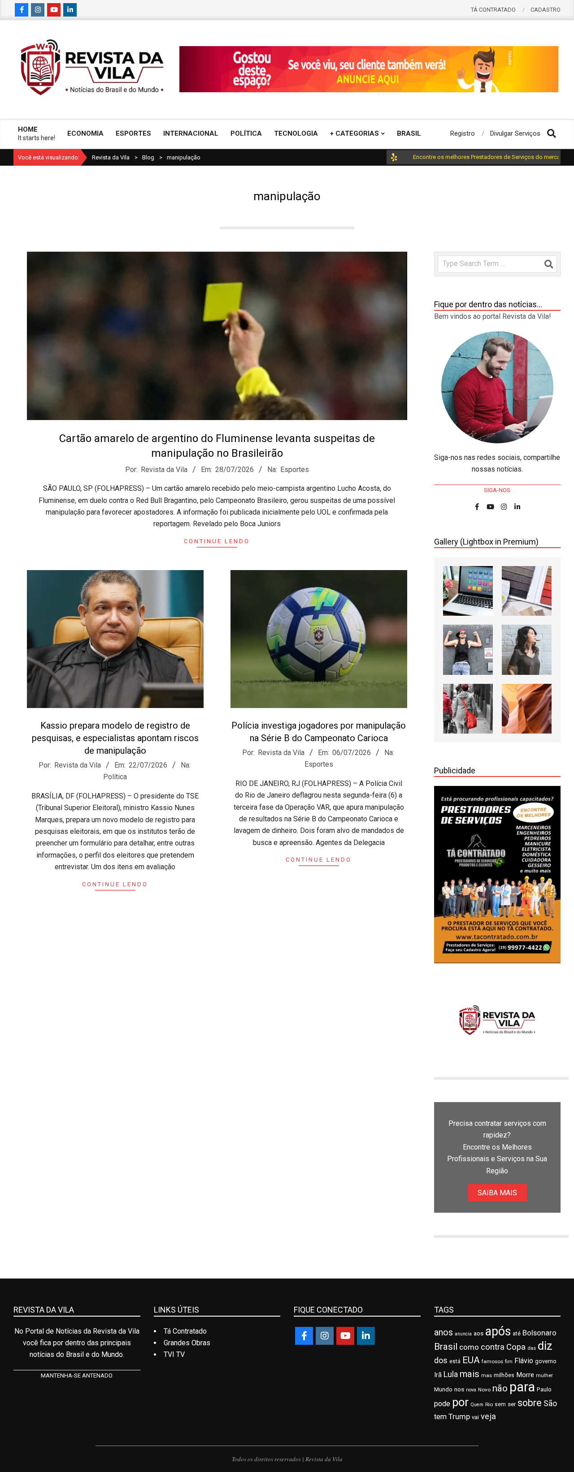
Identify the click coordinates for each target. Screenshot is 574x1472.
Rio (489, 1404)
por (460, 1402)
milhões (504, 1375)
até (517, 1333)
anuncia (463, 1334)
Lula (451, 1374)
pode (442, 1403)
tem (440, 1416)
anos (443, 1332)
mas (486, 1375)
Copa (516, 1347)
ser (512, 1404)
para (522, 1387)
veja (488, 1416)
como (469, 1347)
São (550, 1403)
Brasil (445, 1346)
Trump (459, 1416)
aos (478, 1333)
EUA (471, 1360)
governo (546, 1361)
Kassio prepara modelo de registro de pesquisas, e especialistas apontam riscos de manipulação (115, 738)
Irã (438, 1375)
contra (492, 1347)
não (500, 1388)
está (455, 1361)
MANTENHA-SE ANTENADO (77, 1375)
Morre (525, 1375)
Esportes (294, 469)
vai (475, 1417)
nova (471, 1390)
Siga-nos (497, 490)
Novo (484, 1389)
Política (115, 776)
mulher (544, 1375)
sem (500, 1404)
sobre (529, 1402)
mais (469, 1374)
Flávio (523, 1360)
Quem (476, 1405)
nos (459, 1389)
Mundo (443, 1389)
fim (509, 1362)
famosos (492, 1361)
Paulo (544, 1389)
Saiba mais (497, 1193)
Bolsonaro (539, 1332)
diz (545, 1345)
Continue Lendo (217, 541)
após (498, 1331)
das (531, 1348)
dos (441, 1360)
